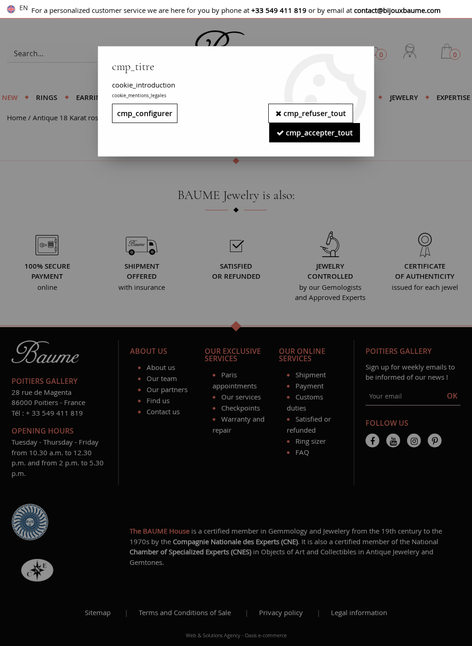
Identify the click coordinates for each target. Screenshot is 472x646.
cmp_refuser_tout (314, 113)
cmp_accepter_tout (318, 133)
